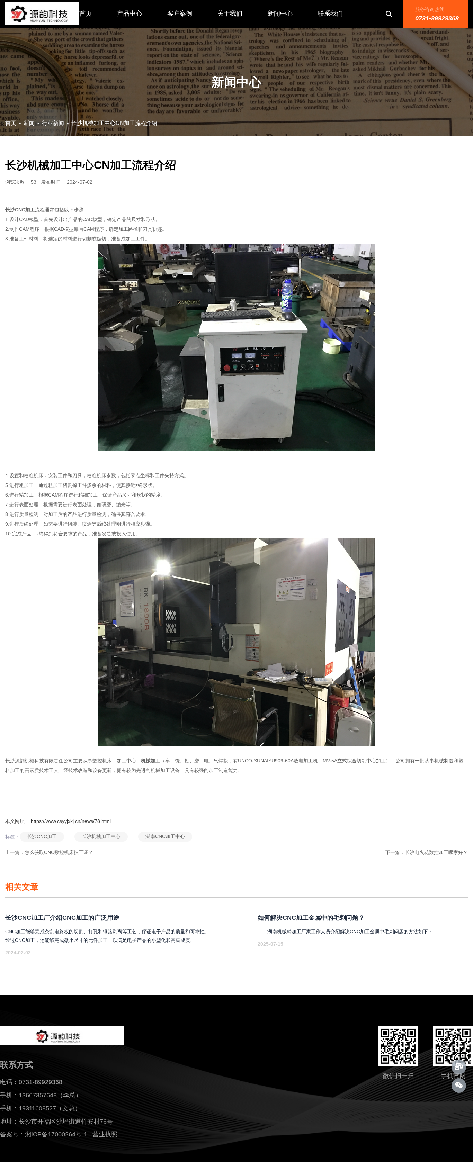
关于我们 (229, 13)
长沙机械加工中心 (101, 836)
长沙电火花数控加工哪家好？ (436, 852)
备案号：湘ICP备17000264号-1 (43, 1134)
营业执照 (108, 1134)
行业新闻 (53, 123)
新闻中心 (280, 13)
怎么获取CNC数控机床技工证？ (59, 852)
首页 (85, 13)
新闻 (29, 123)
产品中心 (129, 13)
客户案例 (179, 13)
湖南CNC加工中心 (165, 836)
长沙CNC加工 (42, 836)
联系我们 (330, 13)
